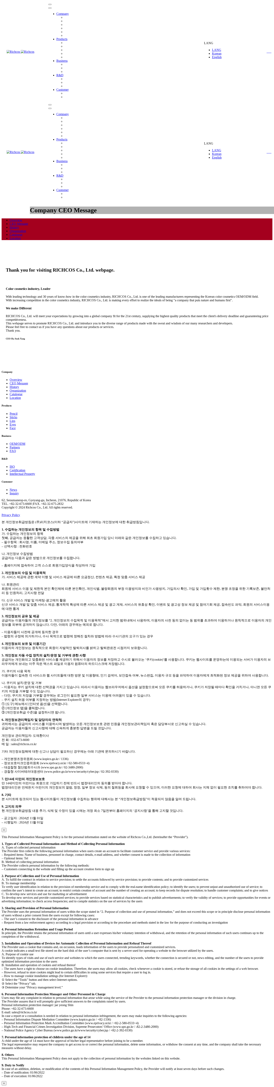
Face (13, 428)
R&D (59, 75)
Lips (67, 50)
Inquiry (69, 97)
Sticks (68, 46)
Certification (72, 82)
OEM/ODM (72, 64)
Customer (62, 89)
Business (62, 60)
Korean (216, 53)
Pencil (68, 42)
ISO (67, 78)
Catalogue (70, 32)
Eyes (67, 53)
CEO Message (73, 21)
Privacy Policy (11, 515)
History (69, 24)
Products (61, 39)
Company (62, 13)
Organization (72, 28)
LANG (216, 50)
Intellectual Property (77, 86)
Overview (70, 17)
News (68, 93)
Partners (69, 68)
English (217, 57)
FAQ (67, 71)
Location (70, 35)
